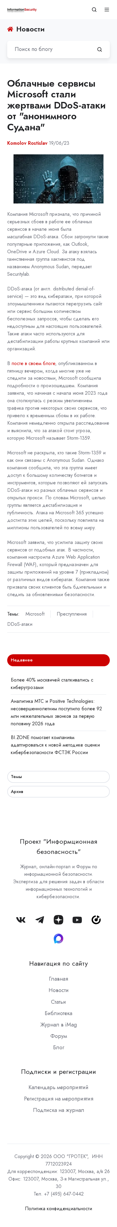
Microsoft (35, 614)
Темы (16, 776)
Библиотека (58, 1013)
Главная (58, 979)
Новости (59, 990)
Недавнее (22, 660)
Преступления (72, 614)
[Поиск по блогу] (100, 49)
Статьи (58, 1002)
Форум (58, 1036)
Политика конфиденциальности (58, 1208)
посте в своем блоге (33, 363)
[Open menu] (107, 10)
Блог (58, 1047)
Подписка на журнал (58, 1110)
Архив (17, 791)
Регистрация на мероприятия (58, 1099)
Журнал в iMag (58, 1025)
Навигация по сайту (58, 963)
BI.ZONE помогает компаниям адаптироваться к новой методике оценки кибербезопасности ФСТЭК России (55, 745)
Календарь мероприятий (58, 1087)
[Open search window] (94, 10)
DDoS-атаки (19, 624)
